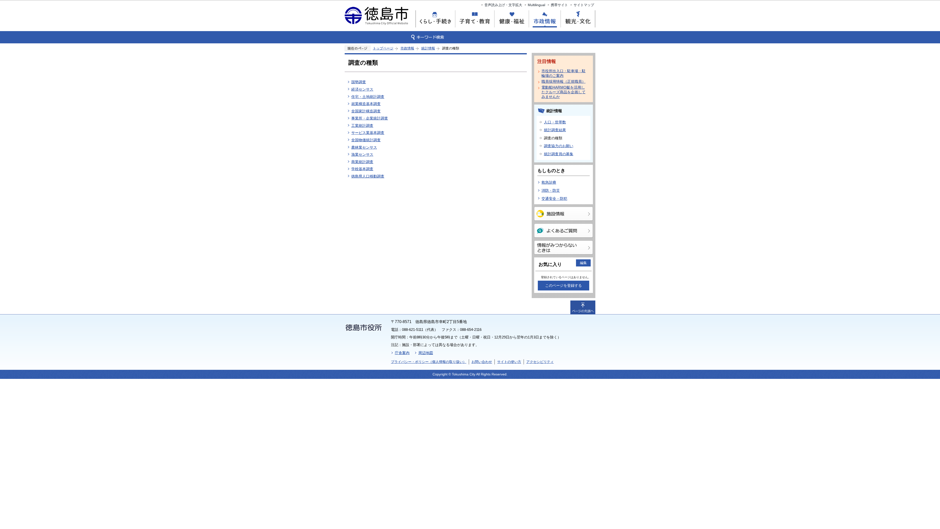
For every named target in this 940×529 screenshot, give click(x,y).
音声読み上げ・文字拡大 (503, 5)
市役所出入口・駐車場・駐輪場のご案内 (563, 73)
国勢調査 (358, 82)
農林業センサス (364, 147)
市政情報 (407, 48)
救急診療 (548, 182)
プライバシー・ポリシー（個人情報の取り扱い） (428, 362)
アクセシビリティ (540, 362)
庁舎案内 (402, 353)
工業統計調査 (362, 125)
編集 (583, 263)
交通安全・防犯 (554, 198)
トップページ (383, 48)
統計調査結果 (555, 130)
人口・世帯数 (555, 122)
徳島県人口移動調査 (367, 176)
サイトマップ (584, 5)
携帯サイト (559, 5)
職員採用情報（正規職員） (563, 81)
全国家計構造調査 (366, 111)
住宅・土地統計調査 (367, 97)
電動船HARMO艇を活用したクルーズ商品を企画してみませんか (563, 92)
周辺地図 (425, 353)
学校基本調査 (362, 169)
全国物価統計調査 (366, 140)
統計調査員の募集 (558, 154)
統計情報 (428, 48)
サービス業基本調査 (367, 133)
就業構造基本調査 (366, 104)
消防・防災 (550, 190)
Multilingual (536, 5)
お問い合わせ (481, 362)
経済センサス (362, 89)
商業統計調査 (362, 162)
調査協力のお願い (558, 146)
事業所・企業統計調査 (369, 118)
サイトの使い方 (509, 362)
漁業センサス (362, 154)
